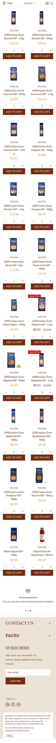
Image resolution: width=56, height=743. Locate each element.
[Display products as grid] (47, 3)
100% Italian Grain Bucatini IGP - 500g (42, 36)
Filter (10, 3)
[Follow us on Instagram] (19, 705)
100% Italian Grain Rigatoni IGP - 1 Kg (42, 322)
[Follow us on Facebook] (8, 705)
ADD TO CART (14, 56)
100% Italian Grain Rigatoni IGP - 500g (14, 378)
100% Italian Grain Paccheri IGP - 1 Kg (14, 207)
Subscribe (15, 681)
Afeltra (14, 30)
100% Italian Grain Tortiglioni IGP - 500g (14, 496)
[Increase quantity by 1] (22, 50)
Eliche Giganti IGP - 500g (14, 553)
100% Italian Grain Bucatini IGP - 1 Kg (14, 36)
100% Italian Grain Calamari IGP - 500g (14, 92)
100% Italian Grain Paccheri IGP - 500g (42, 207)
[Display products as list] (52, 3)
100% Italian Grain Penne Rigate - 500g (14, 322)
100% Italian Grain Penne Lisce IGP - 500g (42, 265)
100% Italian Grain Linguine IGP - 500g (42, 148)
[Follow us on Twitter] (13, 705)
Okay (9, 735)
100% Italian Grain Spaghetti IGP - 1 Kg (42, 378)
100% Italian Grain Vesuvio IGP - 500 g (42, 494)
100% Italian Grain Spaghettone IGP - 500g (42, 436)
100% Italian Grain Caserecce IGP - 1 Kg (42, 92)
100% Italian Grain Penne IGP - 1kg (14, 263)
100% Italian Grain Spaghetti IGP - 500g (14, 436)
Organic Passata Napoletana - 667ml (42, 553)
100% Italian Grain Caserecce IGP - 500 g (14, 150)
